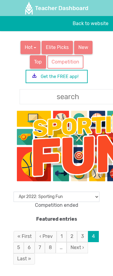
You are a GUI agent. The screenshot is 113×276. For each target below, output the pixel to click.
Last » (24, 258)
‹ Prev (46, 236)
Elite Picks (57, 47)
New (83, 47)
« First (24, 236)
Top (38, 62)
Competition (65, 62)
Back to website (90, 23)
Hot (29, 47)
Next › (77, 247)
